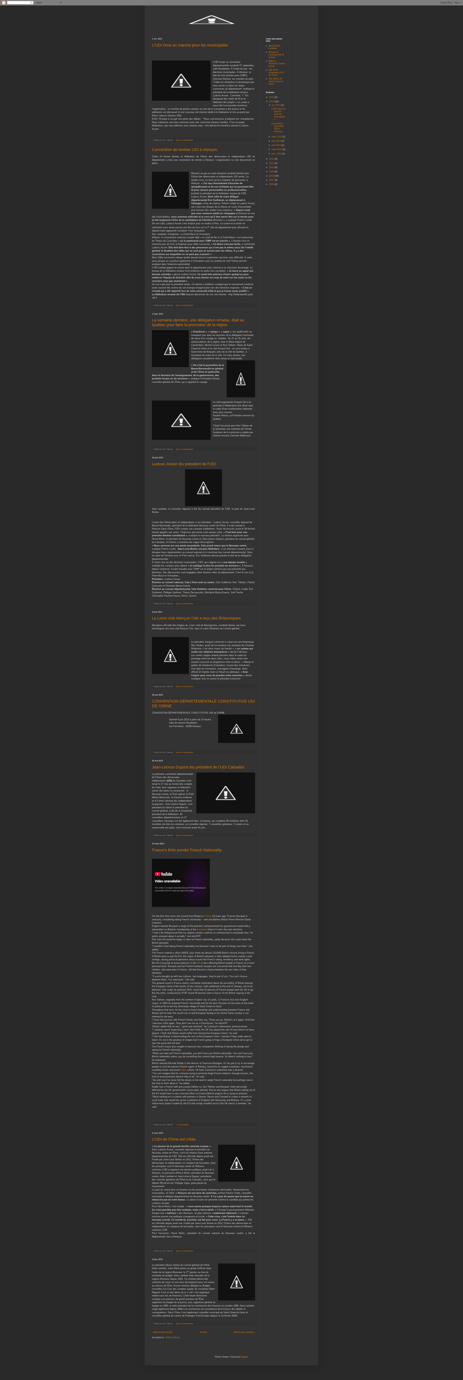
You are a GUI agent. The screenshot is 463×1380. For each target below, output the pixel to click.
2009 (272, 171)
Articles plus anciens (244, 1332)
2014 (272, 97)
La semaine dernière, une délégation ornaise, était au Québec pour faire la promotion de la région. (198, 322)
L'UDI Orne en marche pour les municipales (190, 45)
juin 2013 (276, 141)
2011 (272, 163)
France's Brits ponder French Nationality (187, 850)
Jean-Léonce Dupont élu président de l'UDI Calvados (198, 767)
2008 (272, 176)
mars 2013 (277, 149)
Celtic (183, 1070)
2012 (272, 159)
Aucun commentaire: (185, 140)
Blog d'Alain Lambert (274, 47)
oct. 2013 (276, 105)
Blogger (244, 1357)
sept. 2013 (277, 136)
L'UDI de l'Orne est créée (174, 1139)
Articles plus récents (163, 1332)
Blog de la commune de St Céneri (276, 55)
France (207, 916)
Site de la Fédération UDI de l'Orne (276, 72)
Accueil (203, 1332)
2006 (272, 184)
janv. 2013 (277, 153)
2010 (272, 167)
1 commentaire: (183, 1125)
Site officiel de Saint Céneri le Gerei (276, 81)
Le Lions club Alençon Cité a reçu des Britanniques (196, 618)
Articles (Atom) (172, 1337)
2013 (272, 101)
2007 (272, 180)
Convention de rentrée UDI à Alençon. (185, 149)
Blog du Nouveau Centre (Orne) (277, 64)
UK (198, 963)
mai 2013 (276, 145)
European (202, 929)
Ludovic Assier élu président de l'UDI (184, 464)
